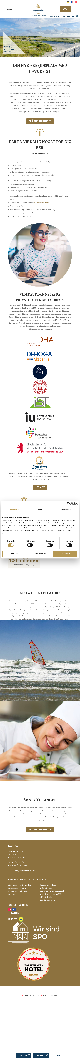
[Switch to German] (68, 1)
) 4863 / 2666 (22, 865)
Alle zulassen (65, 554)
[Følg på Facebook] (14, 909)
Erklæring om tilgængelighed (52, 891)
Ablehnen (14, 554)
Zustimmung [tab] (14, 510)
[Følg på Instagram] (9, 909)
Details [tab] (40, 510)
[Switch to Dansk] (76, 1)
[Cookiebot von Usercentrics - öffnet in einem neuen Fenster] (68, 503)
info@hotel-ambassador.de (25, 870)
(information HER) (41, 203)
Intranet (11, 894)
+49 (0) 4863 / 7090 (19, 862)
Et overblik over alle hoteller (19, 885)
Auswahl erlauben (40, 554)
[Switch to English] (72, 1)
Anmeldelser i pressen (17, 888)
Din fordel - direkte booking (62, 16)
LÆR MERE (40, 487)
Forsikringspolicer (47, 900)
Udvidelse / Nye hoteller (18, 891)
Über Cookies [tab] (66, 510)
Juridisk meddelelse (48, 885)
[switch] (30, 545)
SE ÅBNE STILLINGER (40, 121)
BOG (65, 9)
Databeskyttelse (46, 888)
